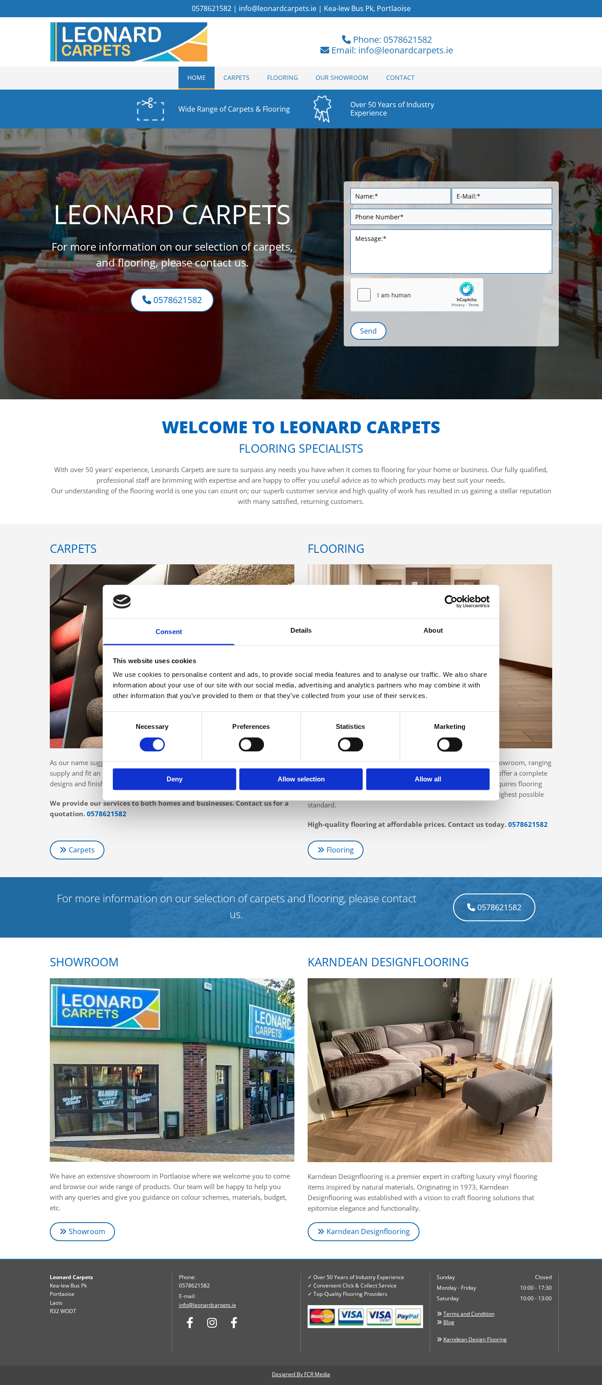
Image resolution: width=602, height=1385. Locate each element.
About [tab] (433, 630)
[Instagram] (212, 1322)
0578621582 (106, 813)
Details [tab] (301, 630)
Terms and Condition (468, 1313)
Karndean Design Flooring (475, 1339)
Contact (400, 77)
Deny (174, 779)
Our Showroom (342, 77)
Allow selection (301, 779)
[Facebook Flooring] (190, 1322)
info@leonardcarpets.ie (277, 8)
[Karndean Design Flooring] (430, 1070)
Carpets (236, 77)
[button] (172, 300)
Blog (448, 1322)
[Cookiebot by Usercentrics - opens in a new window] (451, 601)
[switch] (251, 744)
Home (196, 77)
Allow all (428, 779)
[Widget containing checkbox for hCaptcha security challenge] (416, 295)
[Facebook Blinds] (234, 1322)
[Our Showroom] (172, 1070)
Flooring (282, 77)
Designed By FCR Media (301, 1374)
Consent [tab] (169, 632)
